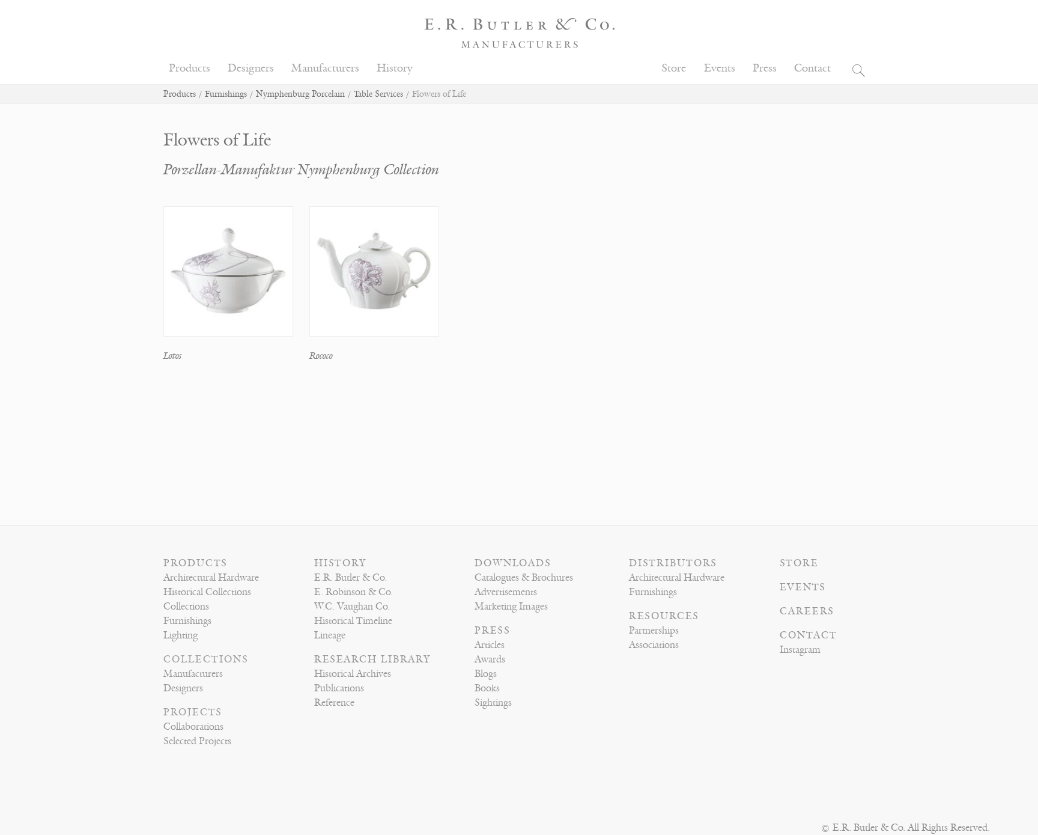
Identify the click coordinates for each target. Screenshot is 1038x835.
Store (673, 68)
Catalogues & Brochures (524, 578)
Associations (654, 645)
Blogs (486, 674)
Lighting (180, 635)
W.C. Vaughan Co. (352, 607)
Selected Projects (197, 741)
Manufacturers (325, 68)
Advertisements (506, 592)
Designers (251, 68)
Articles (490, 645)
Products (189, 68)
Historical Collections (207, 592)
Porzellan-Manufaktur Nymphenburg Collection (301, 170)
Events (719, 68)
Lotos (172, 356)
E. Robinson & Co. (353, 592)
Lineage (329, 635)
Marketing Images (511, 607)
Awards (490, 659)
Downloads (513, 563)
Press (765, 68)
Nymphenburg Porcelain (300, 94)
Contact (812, 68)
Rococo (321, 356)
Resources (664, 616)
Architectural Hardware (211, 578)
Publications (339, 688)
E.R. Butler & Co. (350, 578)
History (395, 68)
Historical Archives (352, 674)
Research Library (372, 659)
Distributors (673, 563)
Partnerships (654, 631)
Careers (807, 611)
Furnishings (226, 94)
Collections (186, 607)
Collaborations (193, 727)
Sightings (493, 703)
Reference (334, 703)
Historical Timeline (353, 621)
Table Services (378, 94)
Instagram (800, 650)
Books (487, 688)
